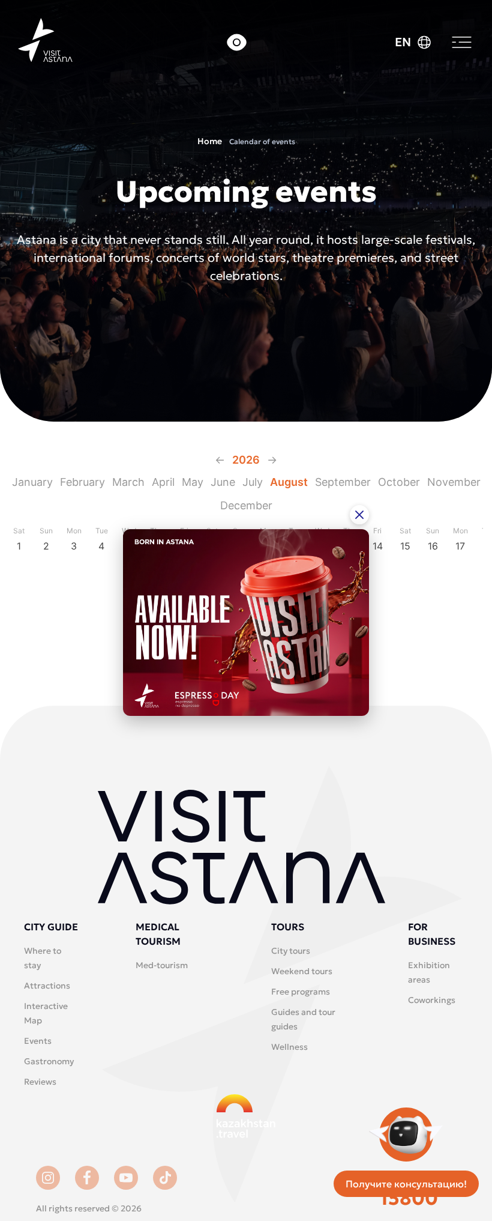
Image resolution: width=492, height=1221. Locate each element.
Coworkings (431, 1000)
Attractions (47, 985)
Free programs (300, 991)
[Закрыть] (359, 514)
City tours (290, 950)
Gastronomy (49, 1061)
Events (38, 1040)
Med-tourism (162, 965)
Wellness (289, 1046)
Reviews (40, 1081)
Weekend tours (301, 971)
